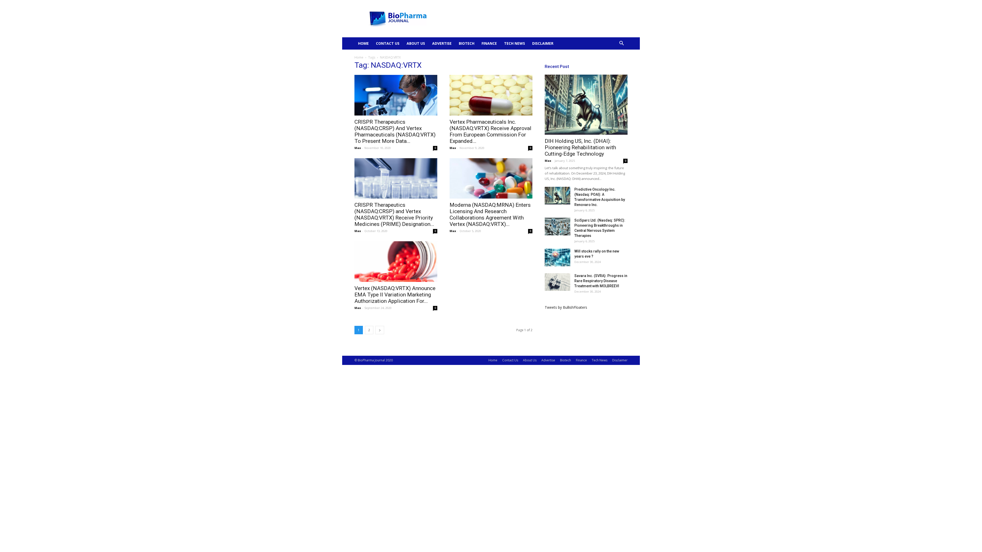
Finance (489, 43)
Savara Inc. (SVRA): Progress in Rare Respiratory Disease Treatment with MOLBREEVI (600, 281)
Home (363, 43)
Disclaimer (542, 43)
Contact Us (387, 43)
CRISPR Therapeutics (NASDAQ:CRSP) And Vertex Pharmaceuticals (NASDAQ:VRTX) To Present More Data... (395, 131)
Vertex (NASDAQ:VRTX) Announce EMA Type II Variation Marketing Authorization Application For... (395, 294)
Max (357, 148)
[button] (621, 43)
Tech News (514, 43)
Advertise (442, 43)
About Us (416, 43)
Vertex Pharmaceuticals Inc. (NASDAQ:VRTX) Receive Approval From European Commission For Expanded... (490, 131)
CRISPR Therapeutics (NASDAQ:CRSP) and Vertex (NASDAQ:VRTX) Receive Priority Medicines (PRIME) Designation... (394, 214)
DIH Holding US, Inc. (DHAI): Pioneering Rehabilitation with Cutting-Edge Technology (580, 147)
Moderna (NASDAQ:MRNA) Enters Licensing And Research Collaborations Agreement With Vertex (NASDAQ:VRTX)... (490, 214)
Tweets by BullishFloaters (566, 307)
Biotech (466, 43)
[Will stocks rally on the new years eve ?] (557, 257)
